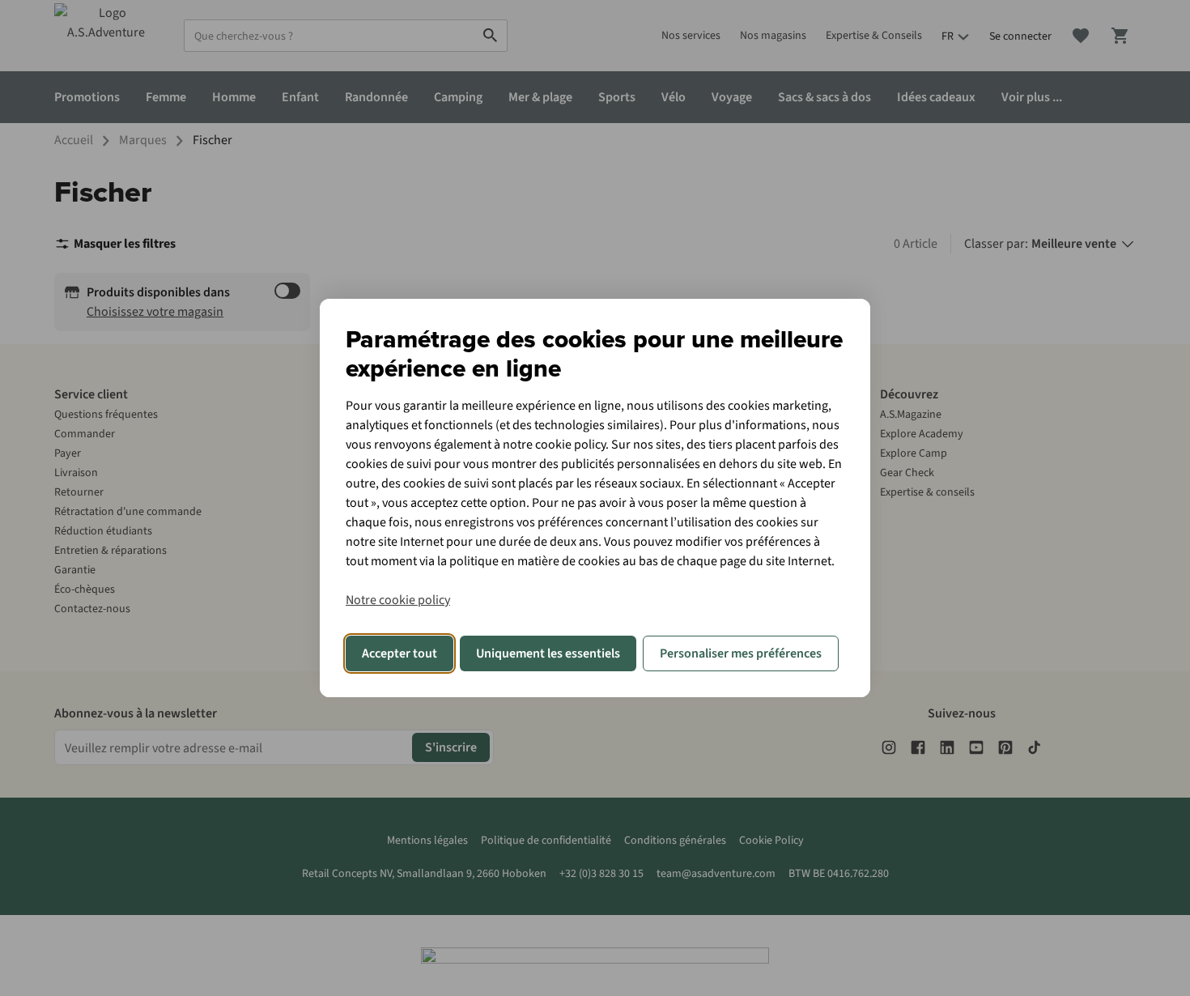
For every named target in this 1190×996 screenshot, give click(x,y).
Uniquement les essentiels (548, 653)
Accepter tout (399, 653)
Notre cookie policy (398, 600)
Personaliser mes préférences (741, 653)
